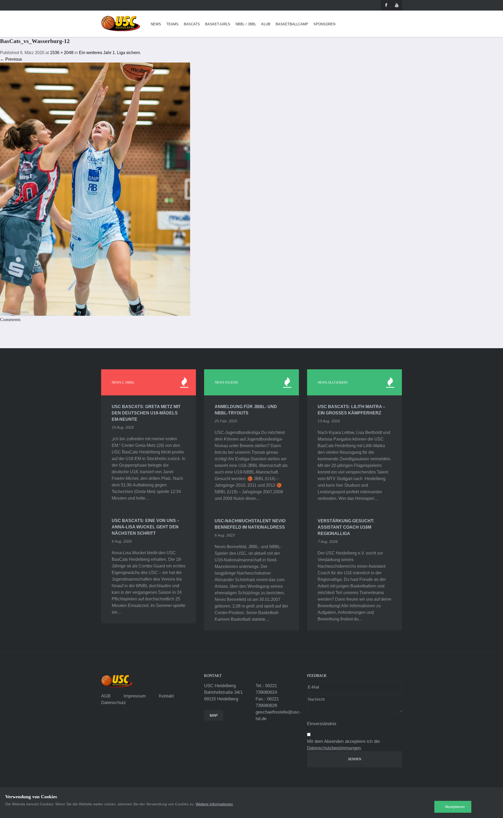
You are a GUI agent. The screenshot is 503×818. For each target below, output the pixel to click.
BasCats (192, 24)
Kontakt (166, 696)
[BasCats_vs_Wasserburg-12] (95, 188)
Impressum (135, 696)
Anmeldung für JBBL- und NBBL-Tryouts (246, 409)
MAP (214, 715)
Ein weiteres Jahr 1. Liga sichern (109, 52)
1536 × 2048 (61, 52)
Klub (265, 24)
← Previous (11, 59)
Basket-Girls (217, 24)
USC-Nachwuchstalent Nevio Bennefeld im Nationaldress (250, 524)
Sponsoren (324, 24)
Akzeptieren (455, 807)
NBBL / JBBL (246, 24)
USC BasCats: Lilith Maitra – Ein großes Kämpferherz (351, 409)
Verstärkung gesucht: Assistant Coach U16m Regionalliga (346, 527)
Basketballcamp (292, 24)
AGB (105, 696)
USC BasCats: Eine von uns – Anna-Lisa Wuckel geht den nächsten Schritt (145, 526)
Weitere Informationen (214, 804)
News (156, 24)
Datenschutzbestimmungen (334, 747)
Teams (172, 24)
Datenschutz (113, 702)
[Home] (120, 23)
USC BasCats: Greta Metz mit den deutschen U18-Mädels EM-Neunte (146, 413)
